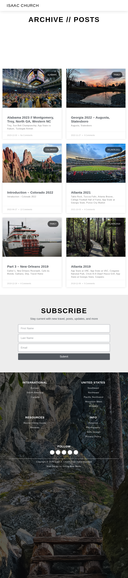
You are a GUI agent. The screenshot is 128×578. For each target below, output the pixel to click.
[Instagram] (52, 452)
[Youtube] (76, 452)
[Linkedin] (58, 452)
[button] (118, 5)
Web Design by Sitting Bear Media (64, 466)
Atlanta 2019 (81, 266)
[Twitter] (64, 452)
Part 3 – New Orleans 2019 (28, 266)
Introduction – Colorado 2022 (30, 192)
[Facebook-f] (70, 452)
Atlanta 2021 (81, 192)
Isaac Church (23, 5)
